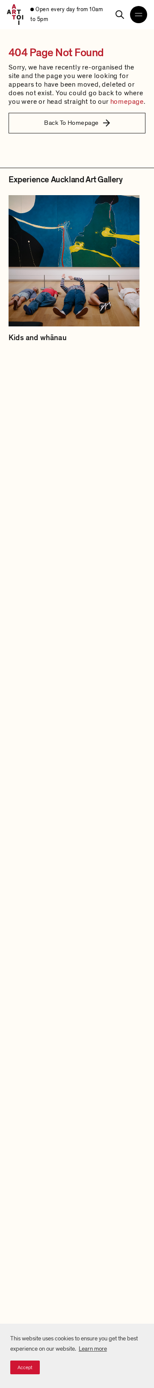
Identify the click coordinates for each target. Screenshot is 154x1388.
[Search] (119, 14)
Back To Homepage (71, 122)
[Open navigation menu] (138, 14)
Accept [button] (25, 1367)
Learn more (93, 1349)
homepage (127, 101)
